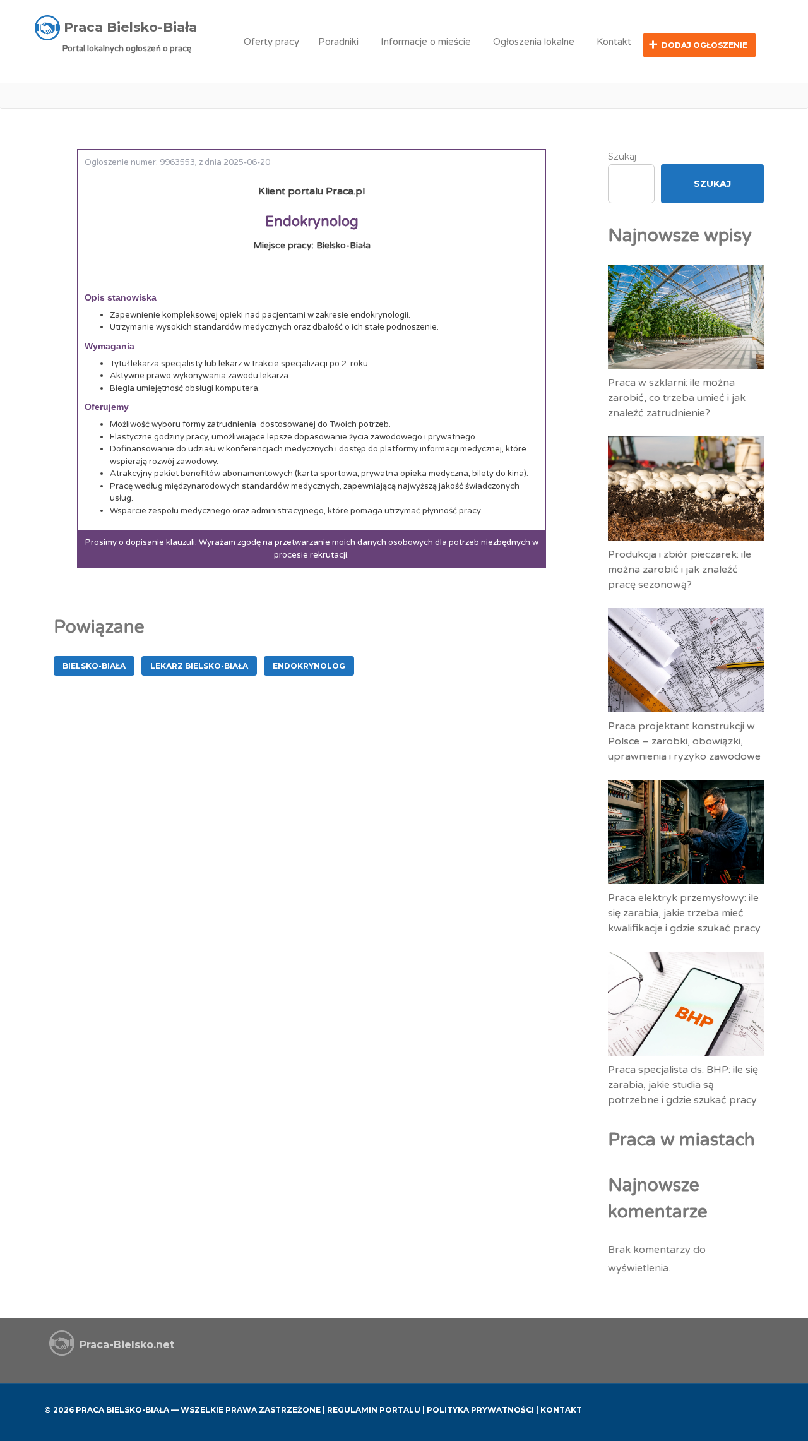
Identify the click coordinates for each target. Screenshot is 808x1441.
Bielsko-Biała (94, 666)
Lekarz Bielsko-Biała (199, 666)
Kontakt (614, 41)
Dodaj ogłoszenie (704, 45)
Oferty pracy (271, 41)
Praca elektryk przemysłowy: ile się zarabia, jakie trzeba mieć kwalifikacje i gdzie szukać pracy (684, 913)
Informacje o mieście (426, 41)
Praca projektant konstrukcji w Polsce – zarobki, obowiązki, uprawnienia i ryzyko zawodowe (684, 741)
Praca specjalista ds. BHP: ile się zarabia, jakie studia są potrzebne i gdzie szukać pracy (683, 1084)
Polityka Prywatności (480, 1409)
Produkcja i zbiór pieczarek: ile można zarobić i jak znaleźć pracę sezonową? (679, 569)
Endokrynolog (309, 666)
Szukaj (622, 156)
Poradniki (338, 41)
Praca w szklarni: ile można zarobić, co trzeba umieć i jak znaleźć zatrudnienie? (677, 397)
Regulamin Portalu (373, 1409)
